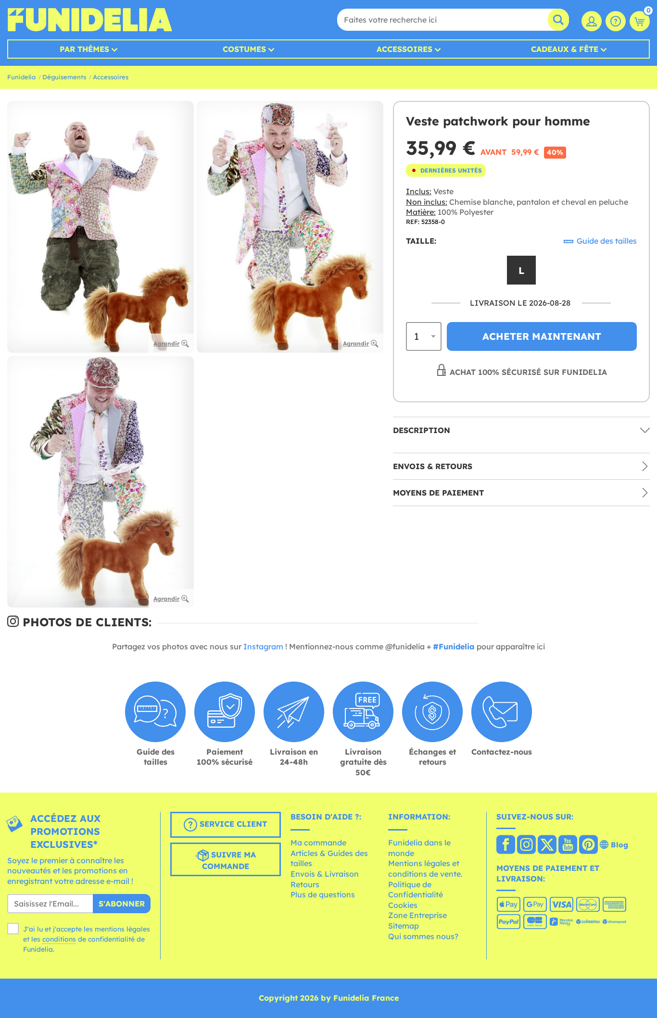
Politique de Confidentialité (415, 890)
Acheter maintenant (541, 336)
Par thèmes (84, 49)
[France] (505, 845)
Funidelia (21, 77)
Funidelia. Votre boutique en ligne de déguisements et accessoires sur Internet (89, 19)
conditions (59, 939)
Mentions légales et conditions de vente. (425, 868)
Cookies (402, 905)
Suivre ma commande (229, 860)
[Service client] (616, 21)
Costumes (244, 49)
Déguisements (64, 77)
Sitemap (403, 926)
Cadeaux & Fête (564, 49)
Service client (232, 824)
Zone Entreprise (417, 915)
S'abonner (122, 903)
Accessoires (404, 49)
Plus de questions (323, 894)
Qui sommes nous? (423, 936)
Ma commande (318, 842)
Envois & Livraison (325, 874)
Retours (305, 884)
